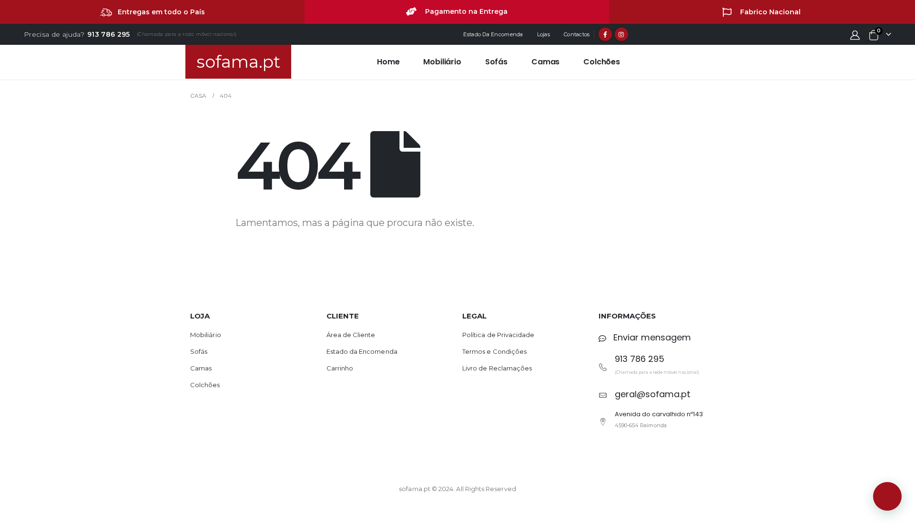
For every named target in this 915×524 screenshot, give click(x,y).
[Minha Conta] (855, 35)
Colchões (601, 61)
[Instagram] (621, 34)
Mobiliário (442, 61)
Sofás (496, 61)
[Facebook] (605, 34)
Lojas (543, 34)
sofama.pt (238, 61)
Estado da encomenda (493, 34)
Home (388, 61)
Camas (545, 61)
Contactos (577, 34)
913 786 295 (108, 34)
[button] (887, 496)
